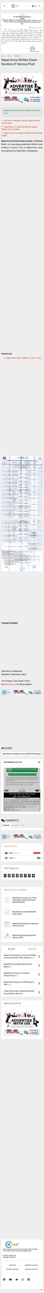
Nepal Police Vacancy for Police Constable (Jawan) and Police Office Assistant (24, 900)
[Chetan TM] (15, 7)
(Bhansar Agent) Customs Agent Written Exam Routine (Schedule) (21, 805)
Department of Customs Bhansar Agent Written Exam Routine (19, 128)
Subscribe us (10, 684)
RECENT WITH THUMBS (15, 890)
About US (12, 1265)
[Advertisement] (22, 255)
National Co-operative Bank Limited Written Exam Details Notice (22, 783)
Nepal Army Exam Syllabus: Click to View (23, 358)
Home (3, 56)
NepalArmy (17, 56)
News (9, 56)
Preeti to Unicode (12, 1269)
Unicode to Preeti (31, 1269)
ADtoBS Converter (31, 1265)
